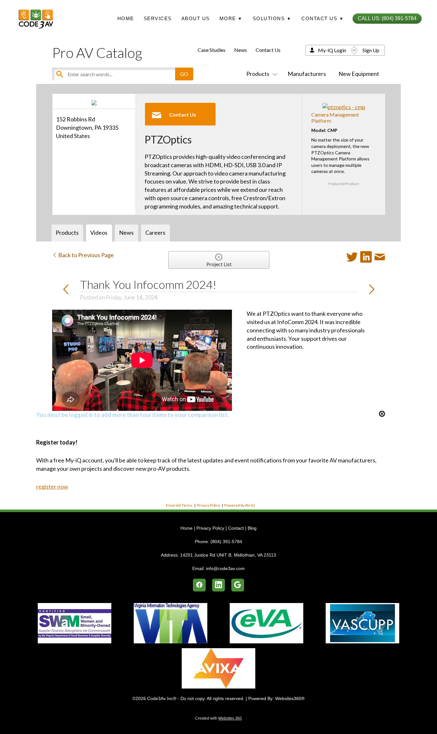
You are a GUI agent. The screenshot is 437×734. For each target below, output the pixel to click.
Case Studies (212, 50)
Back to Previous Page (85, 254)
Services (158, 18)
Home (125, 18)
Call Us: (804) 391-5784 (387, 18)
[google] (237, 585)
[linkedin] (218, 585)
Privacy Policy (208, 505)
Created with (218, 718)
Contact (236, 528)
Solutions (272, 18)
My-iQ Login (332, 50)
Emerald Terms (179, 505)
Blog (252, 528)
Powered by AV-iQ (239, 505)
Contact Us (268, 50)
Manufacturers (307, 73)
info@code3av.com (225, 568)
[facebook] (199, 585)
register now (52, 486)
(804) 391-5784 (226, 541)
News (240, 50)
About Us (195, 18)
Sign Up (370, 50)
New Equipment (358, 73)
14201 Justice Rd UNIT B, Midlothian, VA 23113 (228, 555)
